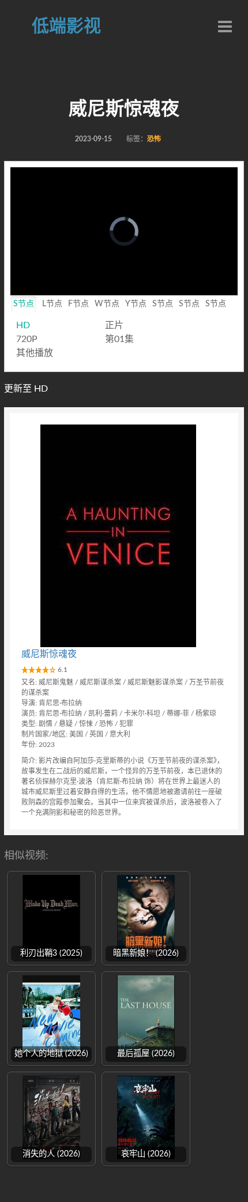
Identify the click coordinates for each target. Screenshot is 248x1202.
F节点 (78, 304)
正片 (114, 325)
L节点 (52, 304)
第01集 (119, 339)
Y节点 (135, 304)
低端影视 (66, 26)
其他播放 (34, 353)
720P (26, 339)
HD (23, 325)
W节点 (107, 304)
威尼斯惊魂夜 (49, 654)
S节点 (23, 304)
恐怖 (154, 139)
